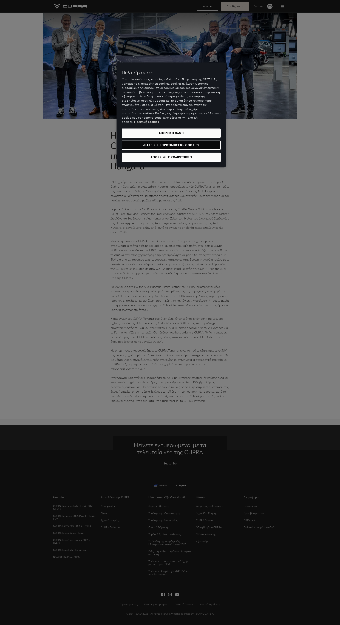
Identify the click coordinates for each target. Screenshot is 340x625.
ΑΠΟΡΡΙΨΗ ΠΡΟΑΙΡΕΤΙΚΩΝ (171, 157)
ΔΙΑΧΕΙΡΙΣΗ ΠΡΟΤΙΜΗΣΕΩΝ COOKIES (171, 145)
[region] (171, 114)
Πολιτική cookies (146, 122)
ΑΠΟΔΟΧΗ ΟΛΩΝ (171, 133)
